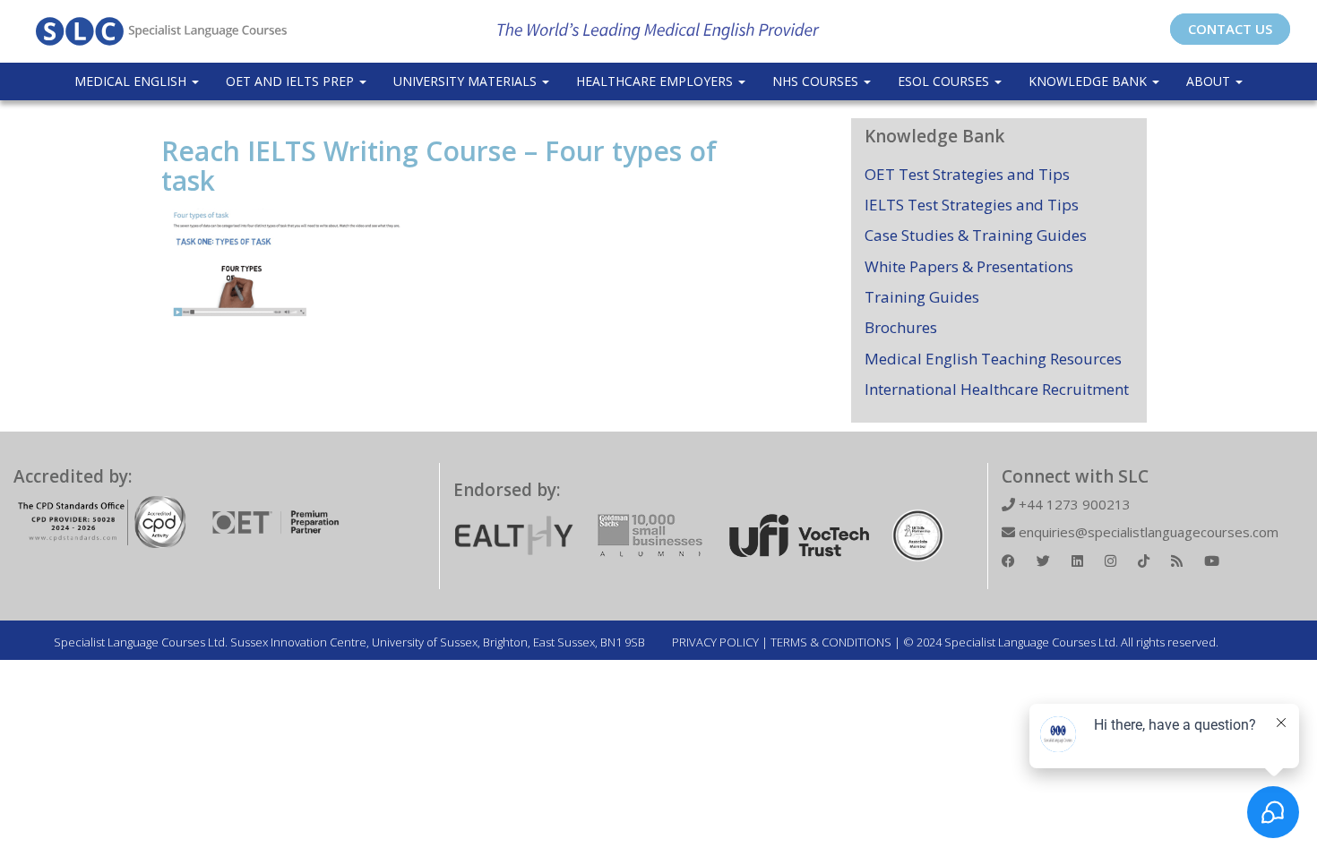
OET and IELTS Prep (291, 81)
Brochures (901, 327)
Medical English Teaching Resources (993, 358)
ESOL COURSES (945, 81)
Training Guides (922, 297)
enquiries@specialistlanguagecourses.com (1146, 532)
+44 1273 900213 (1073, 504)
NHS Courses (817, 81)
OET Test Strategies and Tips (967, 174)
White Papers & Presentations (969, 266)
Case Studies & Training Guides (976, 235)
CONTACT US (1230, 29)
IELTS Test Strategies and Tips (972, 204)
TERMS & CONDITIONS (830, 642)
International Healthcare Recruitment (997, 389)
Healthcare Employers (656, 81)
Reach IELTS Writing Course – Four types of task (439, 166)
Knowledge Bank (1089, 81)
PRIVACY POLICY (715, 642)
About (1210, 81)
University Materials (466, 81)
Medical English (132, 81)
